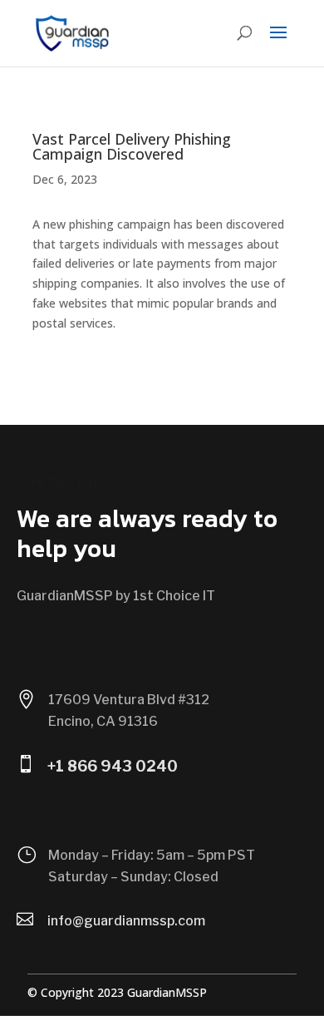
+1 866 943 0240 (112, 766)
